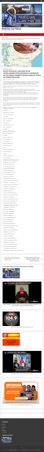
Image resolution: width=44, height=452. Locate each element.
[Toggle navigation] (3, 34)
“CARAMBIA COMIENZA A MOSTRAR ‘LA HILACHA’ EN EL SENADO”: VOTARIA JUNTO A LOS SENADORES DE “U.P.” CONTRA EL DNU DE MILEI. (31, 259)
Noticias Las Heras (11, 28)
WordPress (38, 449)
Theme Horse (24, 449)
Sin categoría (4, 432)
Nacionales (4, 427)
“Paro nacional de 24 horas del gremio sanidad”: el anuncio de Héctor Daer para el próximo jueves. (12, 258)
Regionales (4, 430)
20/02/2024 (5, 79)
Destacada (5, 69)
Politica (3, 428)
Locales (10, 69)
